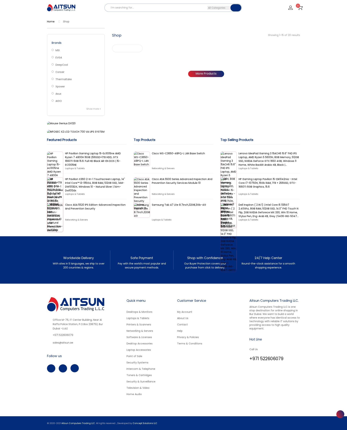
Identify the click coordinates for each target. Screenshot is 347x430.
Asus (58, 94)
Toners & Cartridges (139, 375)
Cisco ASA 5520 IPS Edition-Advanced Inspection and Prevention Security (95, 206)
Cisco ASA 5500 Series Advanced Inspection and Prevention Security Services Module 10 (182, 181)
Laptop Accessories (139, 350)
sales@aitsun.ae (63, 342)
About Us (182, 318)
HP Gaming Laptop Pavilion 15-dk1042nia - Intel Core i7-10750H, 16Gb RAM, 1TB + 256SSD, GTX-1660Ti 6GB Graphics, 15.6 (268, 182)
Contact (182, 324)
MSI (57, 50)
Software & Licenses (139, 337)
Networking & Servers (140, 331)
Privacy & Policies (188, 337)
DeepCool (61, 65)
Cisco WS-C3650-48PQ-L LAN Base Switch (178, 153)
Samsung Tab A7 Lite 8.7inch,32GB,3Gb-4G (179, 205)
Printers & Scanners (139, 324)
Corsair (59, 72)
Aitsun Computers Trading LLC (78, 423)
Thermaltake (63, 79)
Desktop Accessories (140, 343)
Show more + (93, 108)
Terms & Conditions (189, 343)
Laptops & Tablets (138, 318)
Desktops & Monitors (139, 312)
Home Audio (134, 394)
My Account (184, 312)
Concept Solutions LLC (145, 423)
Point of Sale (134, 356)
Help (180, 331)
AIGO (58, 101)
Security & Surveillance (141, 381)
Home (51, 21)
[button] (300, 7)
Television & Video (138, 388)
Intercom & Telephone (141, 369)
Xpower (60, 86)
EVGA (58, 57)
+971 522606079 (63, 335)
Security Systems (137, 362)
